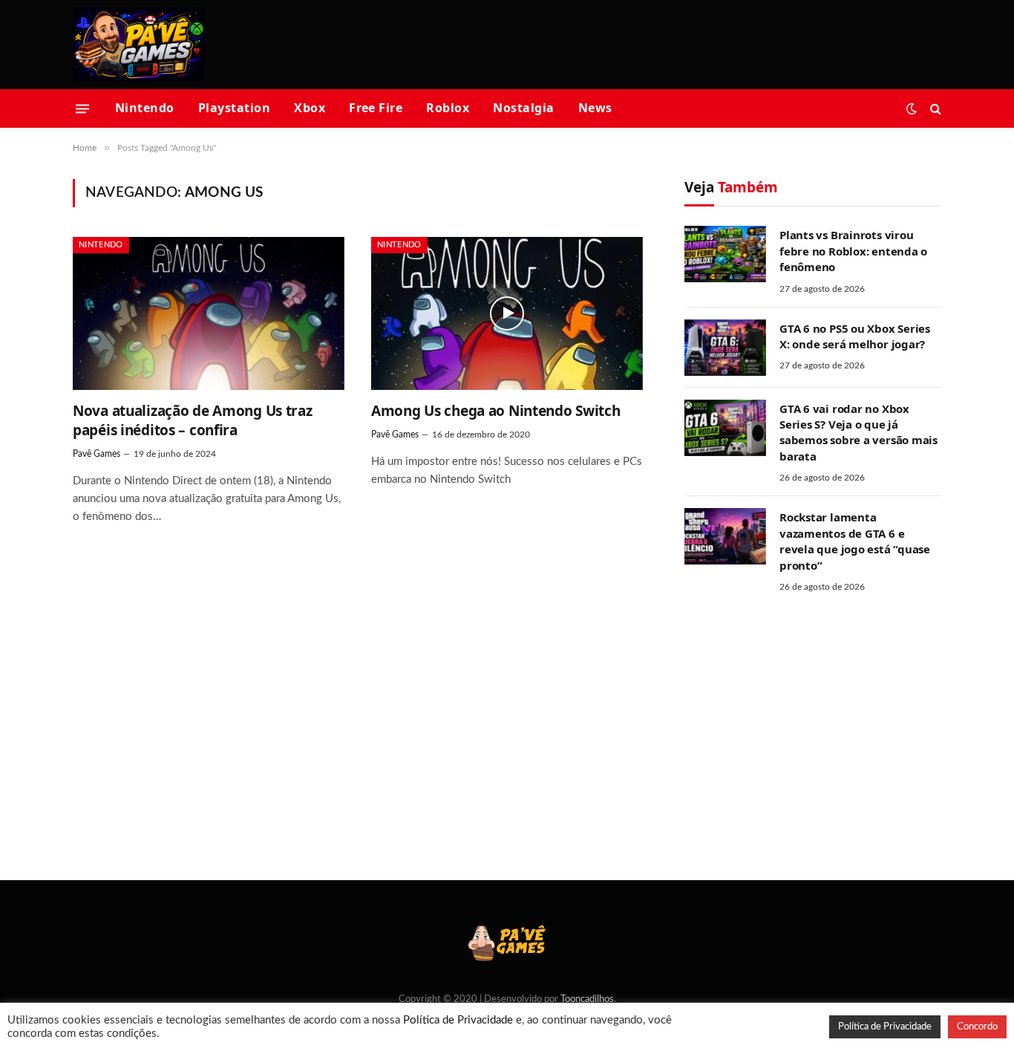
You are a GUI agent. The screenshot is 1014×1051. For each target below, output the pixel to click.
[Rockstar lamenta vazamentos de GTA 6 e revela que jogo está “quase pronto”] (725, 536)
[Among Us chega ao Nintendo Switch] (507, 313)
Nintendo (144, 108)
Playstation (234, 108)
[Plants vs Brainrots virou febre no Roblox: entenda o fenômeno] (725, 254)
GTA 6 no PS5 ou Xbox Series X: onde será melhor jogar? (854, 336)
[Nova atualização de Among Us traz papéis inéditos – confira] (208, 313)
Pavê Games (96, 453)
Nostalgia (523, 108)
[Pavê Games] (139, 44)
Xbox (309, 108)
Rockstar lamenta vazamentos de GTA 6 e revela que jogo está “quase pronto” (854, 541)
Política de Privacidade (458, 1020)
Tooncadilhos (587, 999)
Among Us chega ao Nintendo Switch (496, 411)
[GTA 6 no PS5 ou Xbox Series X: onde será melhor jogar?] (725, 347)
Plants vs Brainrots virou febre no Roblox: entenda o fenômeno (853, 250)
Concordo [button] (977, 1027)
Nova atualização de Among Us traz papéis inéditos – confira (193, 421)
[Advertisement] (671, 42)
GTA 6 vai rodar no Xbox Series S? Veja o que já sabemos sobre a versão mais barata (858, 432)
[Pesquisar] (934, 109)
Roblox (447, 108)
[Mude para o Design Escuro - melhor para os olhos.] (911, 109)
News (595, 108)
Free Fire (375, 108)
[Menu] (82, 108)
